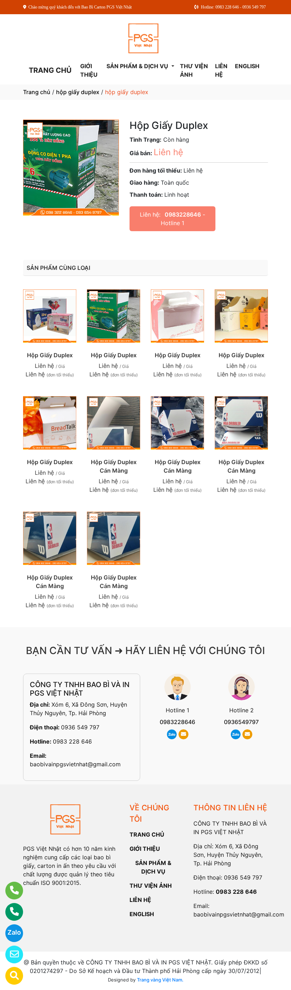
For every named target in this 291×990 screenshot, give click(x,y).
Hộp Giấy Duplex (50, 355)
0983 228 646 (72, 741)
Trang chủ (36, 92)
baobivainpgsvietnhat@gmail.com (75, 764)
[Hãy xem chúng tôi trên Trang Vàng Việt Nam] (10, 976)
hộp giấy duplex (77, 92)
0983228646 (183, 214)
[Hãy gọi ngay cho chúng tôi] (10, 912)
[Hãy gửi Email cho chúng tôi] (10, 954)
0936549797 (241, 721)
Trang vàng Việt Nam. (160, 980)
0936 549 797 (80, 727)
